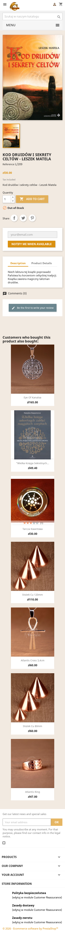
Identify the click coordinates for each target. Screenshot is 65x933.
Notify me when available (31, 244)
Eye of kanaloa (32, 397)
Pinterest (32, 218)
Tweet (23, 218)
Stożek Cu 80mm (32, 726)
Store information (17, 884)
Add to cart (32, 199)
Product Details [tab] (41, 263)
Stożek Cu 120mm (32, 594)
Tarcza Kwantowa (33, 529)
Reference (8, 164)
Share (14, 218)
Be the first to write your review (33, 308)
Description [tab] (18, 263)
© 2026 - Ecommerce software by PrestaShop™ (30, 928)
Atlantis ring (32, 791)
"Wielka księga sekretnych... (32, 463)
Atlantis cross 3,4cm (32, 660)
